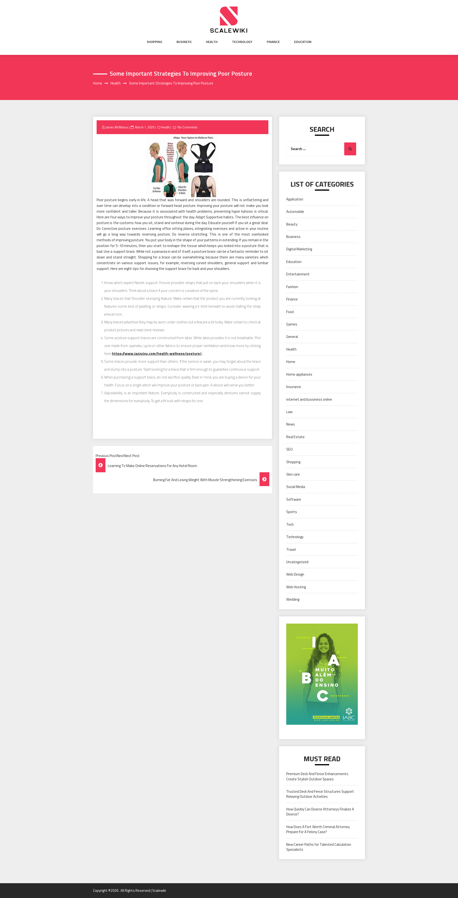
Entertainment (298, 274)
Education (303, 41)
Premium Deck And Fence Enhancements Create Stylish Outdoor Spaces (317, 776)
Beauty (291, 224)
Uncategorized (297, 562)
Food (290, 312)
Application (294, 199)
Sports (291, 512)
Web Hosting (296, 587)
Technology (242, 41)
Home (290, 361)
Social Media (295, 486)
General (292, 336)
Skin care (293, 474)
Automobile (295, 211)
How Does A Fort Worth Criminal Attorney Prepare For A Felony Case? (318, 829)
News (290, 424)
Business (184, 41)
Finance (273, 41)
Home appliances (299, 374)
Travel (291, 549)
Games (291, 324)
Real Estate (295, 437)
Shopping (154, 41)
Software (293, 499)
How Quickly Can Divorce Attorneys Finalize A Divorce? (320, 811)
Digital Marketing (299, 249)
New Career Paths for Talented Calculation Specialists (318, 847)
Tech (290, 524)
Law (289, 412)
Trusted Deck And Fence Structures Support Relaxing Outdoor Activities (320, 794)
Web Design (295, 574)
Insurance (293, 386)
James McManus (116, 127)
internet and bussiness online (309, 399)
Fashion (292, 286)
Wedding (292, 599)
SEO (289, 449)
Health (212, 41)
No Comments (188, 127)
